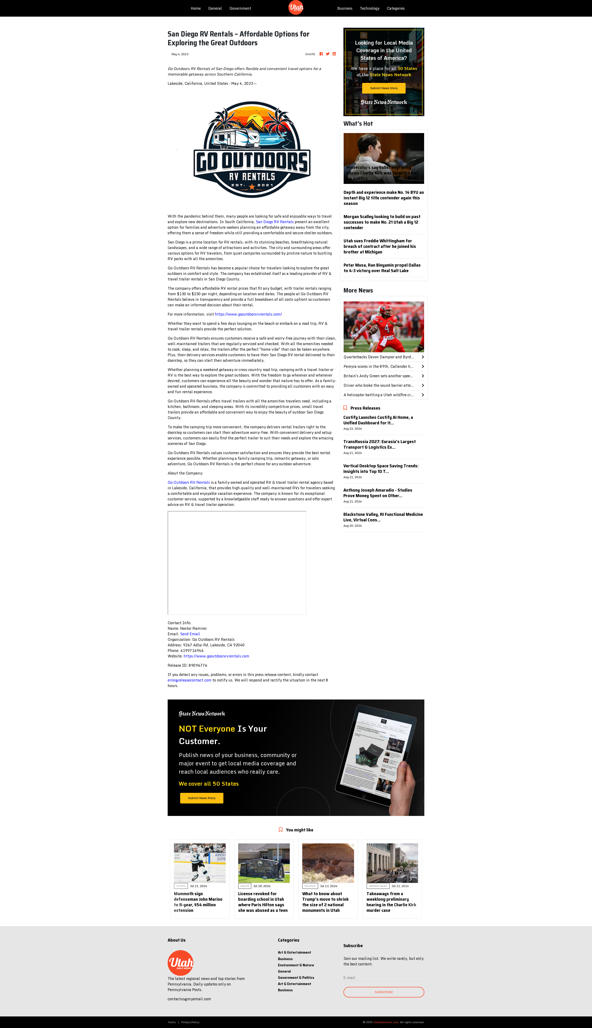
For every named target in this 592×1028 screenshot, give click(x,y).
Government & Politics (296, 977)
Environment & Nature (296, 965)
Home (197, 8)
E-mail (349, 977)
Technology (369, 8)
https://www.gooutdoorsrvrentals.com (216, 656)
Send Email (190, 634)
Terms (172, 1022)
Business (344, 8)
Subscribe (384, 992)
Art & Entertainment (294, 952)
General (215, 8)
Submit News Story (384, 88)
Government (240, 8)
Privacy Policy (190, 1022)
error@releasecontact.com (190, 680)
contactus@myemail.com (189, 999)
